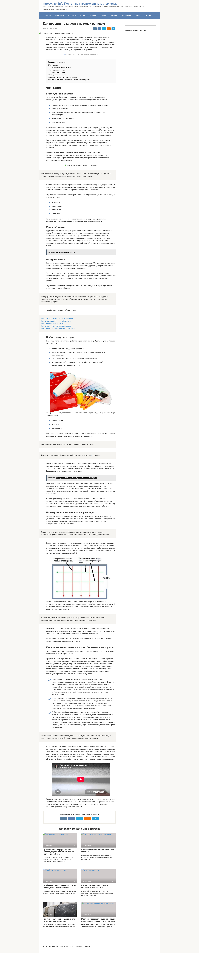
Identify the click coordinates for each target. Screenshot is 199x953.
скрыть (62, 62)
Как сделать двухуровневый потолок (55, 321)
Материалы (59, 15)
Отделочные (53, 28)
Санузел (138, 15)
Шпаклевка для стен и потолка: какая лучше (58, 328)
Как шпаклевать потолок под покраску (56, 326)
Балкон (148, 15)
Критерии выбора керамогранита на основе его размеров (59, 920)
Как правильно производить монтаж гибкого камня (94, 886)
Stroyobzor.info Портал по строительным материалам (80, 3)
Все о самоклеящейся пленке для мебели (97, 850)
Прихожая (72, 15)
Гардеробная (126, 15)
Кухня (82, 15)
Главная (48, 15)
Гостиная (92, 15)
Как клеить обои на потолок (52, 323)
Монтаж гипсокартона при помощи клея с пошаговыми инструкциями (98, 920)
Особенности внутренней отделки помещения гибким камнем (59, 886)
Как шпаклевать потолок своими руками (57, 318)
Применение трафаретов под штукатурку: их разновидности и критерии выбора (58, 851)
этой (92, 455)
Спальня (103, 15)
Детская (114, 15)
